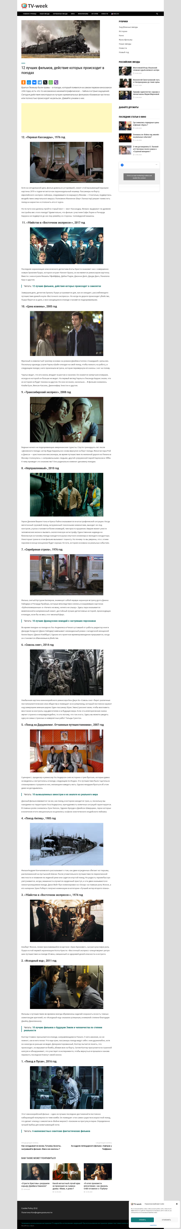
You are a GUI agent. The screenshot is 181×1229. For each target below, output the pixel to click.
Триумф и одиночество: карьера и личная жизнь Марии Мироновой (146, 93)
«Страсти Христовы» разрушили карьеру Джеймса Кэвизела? (35, 1184)
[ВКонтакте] (34, 82)
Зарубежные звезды (60, 14)
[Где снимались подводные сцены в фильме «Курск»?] (125, 123)
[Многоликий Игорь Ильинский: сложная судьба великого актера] (125, 68)
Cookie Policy (153, 1225)
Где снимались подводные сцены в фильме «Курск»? (146, 123)
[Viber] (56, 82)
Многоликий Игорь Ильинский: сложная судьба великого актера (146, 69)
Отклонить (166, 1220)
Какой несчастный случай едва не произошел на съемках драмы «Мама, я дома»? (66, 1186)
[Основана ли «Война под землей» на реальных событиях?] (125, 135)
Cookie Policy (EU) (29, 1208)
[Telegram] (40, 82)
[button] (177, 1204)
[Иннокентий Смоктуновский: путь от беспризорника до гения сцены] (125, 80)
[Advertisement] (66, 118)
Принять (142, 1220)
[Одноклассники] (23, 82)
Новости (104, 14)
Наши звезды (45, 14)
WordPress (25, 1226)
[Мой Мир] (29, 82)
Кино (73, 14)
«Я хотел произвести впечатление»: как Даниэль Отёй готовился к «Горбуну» (96, 1186)
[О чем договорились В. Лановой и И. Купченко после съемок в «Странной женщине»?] (125, 147)
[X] (45, 82)
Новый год (124, 52)
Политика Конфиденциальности (36, 1212)
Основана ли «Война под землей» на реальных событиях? (146, 135)
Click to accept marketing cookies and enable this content (139, 177)
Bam (32, 1226)
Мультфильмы (83, 14)
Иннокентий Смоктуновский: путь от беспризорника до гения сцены (146, 81)
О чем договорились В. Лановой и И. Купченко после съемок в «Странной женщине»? (145, 149)
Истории (95, 14)
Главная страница (29, 14)
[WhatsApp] (51, 82)
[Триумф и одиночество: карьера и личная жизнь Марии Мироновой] (125, 92)
